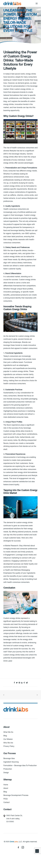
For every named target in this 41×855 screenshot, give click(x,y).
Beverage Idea (9, 758)
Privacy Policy (8, 746)
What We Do (8, 732)
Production (7, 769)
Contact (6, 802)
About (5, 788)
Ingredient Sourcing (11, 762)
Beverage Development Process (15, 795)
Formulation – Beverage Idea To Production (20, 765)
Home (5, 785)
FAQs (5, 799)
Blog (5, 736)
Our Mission (8, 739)
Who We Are (8, 743)
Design (6, 773)
